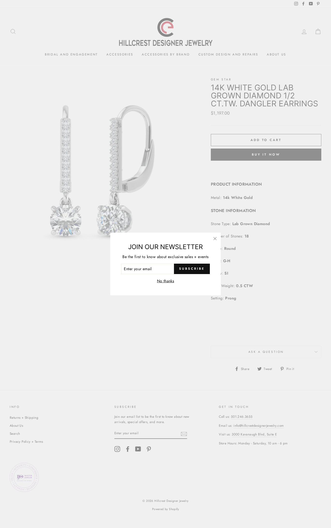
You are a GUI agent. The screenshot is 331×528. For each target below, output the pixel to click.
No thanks (165, 281)
